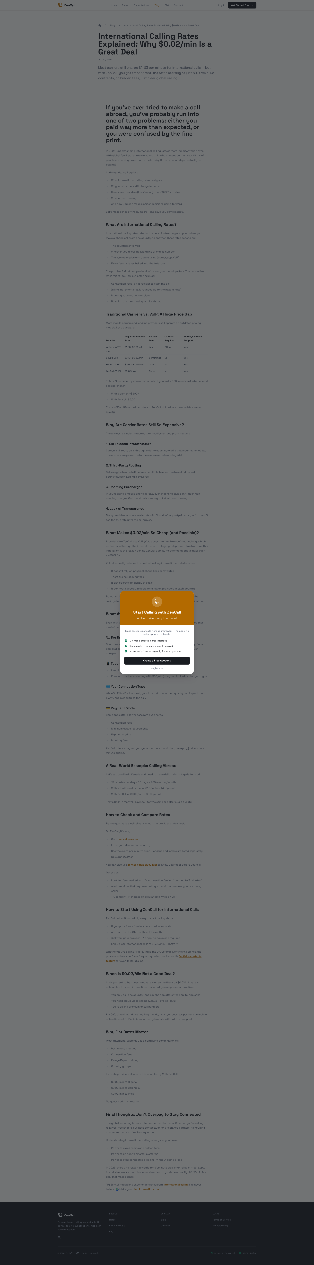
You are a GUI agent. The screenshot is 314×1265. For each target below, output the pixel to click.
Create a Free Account (157, 660)
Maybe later (157, 668)
